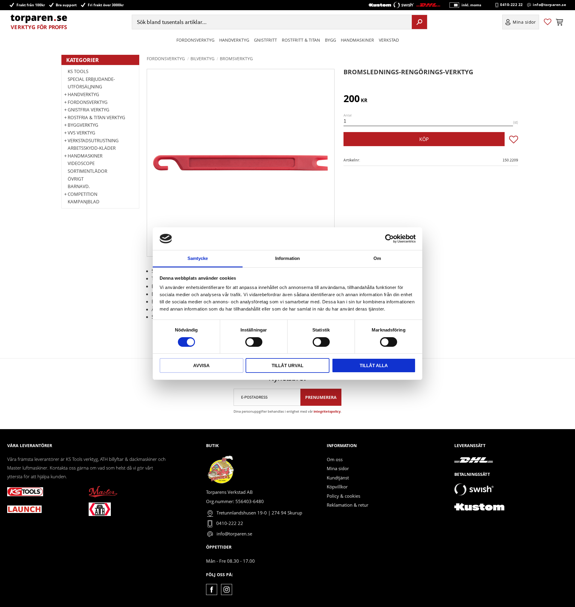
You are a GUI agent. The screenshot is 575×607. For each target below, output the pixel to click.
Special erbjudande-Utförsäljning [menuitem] (91, 83)
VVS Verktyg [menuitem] (81, 133)
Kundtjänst (338, 478)
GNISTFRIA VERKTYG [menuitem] (88, 110)
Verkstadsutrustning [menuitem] (93, 140)
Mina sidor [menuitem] (524, 22)
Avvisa (201, 365)
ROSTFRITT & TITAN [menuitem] (301, 40)
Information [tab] (287, 258)
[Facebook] (211, 589)
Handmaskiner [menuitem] (357, 40)
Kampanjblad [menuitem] (83, 202)
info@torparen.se (549, 4)
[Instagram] (226, 589)
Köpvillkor (337, 487)
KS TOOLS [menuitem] (78, 71)
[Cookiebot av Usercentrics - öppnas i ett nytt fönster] (389, 238)
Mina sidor (338, 468)
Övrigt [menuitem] (76, 179)
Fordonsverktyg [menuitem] (195, 40)
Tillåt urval (287, 365)
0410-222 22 (511, 4)
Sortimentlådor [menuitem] (87, 171)
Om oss (335, 459)
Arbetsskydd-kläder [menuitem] (92, 148)
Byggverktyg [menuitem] (83, 125)
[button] (547, 22)
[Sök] (419, 22)
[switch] (253, 342)
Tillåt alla (374, 365)
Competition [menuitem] (82, 194)
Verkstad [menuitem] (389, 40)
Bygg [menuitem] (330, 40)
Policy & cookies (343, 496)
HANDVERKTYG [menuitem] (234, 40)
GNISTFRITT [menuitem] (265, 40)
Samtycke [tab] (197, 258)
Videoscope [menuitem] (81, 163)
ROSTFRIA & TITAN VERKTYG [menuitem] (96, 117)
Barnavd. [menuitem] (79, 186)
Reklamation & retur (347, 505)
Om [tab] (377, 258)
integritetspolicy (327, 411)
